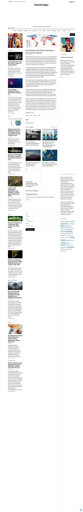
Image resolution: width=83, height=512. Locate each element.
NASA (64, 237)
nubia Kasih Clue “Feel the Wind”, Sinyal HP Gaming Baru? (15, 63)
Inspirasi (64, 30)
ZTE (65, 250)
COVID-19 (63, 227)
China (70, 225)
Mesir (61, 237)
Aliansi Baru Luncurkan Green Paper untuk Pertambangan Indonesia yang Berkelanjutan (48, 144)
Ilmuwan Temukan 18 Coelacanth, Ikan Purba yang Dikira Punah (14, 225)
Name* (27, 214)
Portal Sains (42, 4)
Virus (68, 249)
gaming (64, 229)
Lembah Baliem (63, 233)
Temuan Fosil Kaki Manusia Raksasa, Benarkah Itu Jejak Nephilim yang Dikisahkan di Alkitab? (15, 294)
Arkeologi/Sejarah (71, 223)
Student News (63, 247)
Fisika (61, 229)
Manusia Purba (67, 235)
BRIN (62, 226)
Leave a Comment (12, 76)
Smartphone (67, 244)
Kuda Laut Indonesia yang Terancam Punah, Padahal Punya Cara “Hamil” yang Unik (15, 262)
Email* (27, 219)
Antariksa (20, 30)
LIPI (72, 233)
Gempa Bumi (67, 229)
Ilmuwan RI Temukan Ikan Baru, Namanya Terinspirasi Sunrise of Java (15, 157)
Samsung (68, 240)
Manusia (62, 235)
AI (64, 221)
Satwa (44, 30)
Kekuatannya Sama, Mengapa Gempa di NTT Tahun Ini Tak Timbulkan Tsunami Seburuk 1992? (14, 132)
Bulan (65, 225)
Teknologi (54, 30)
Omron (68, 237)
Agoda (62, 221)
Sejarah (62, 245)
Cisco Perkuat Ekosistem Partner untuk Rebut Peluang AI (14, 92)
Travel (59, 30)
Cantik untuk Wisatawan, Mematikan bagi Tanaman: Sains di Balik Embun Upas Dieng (14, 191)
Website (27, 223)
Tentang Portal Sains (17, 1)
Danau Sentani (69, 227)
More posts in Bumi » (53, 127)
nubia (66, 237)
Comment (27, 199)
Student (49, 30)
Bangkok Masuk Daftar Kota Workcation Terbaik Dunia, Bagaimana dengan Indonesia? (15, 339)
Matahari (71, 235)
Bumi (30, 30)
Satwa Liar (68, 242)
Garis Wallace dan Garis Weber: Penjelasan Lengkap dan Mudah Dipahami (49, 164)
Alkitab (67, 221)
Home (15, 30)
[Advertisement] (41, 16)
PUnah (34, 115)
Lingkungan (68, 233)
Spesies (39, 115)
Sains (40, 30)
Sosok (68, 30)
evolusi (73, 227)
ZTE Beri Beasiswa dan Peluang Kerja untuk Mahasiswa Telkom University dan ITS (15, 365)
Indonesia (71, 229)
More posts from (30, 122)
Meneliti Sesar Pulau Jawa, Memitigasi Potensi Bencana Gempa (33, 164)
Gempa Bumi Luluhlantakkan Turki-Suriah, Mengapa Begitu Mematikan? (32, 184)
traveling (66, 249)
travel (62, 249)
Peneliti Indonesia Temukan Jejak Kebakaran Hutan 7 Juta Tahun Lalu (32, 143)
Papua (72, 237)
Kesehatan (35, 30)
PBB (31, 115)
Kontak (24, 1)
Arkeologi (25, 30)
